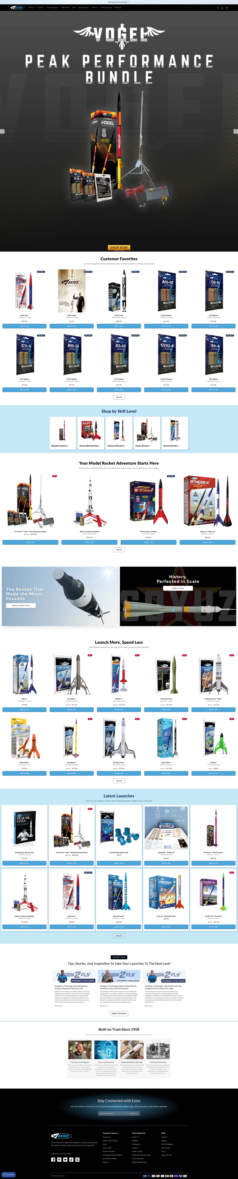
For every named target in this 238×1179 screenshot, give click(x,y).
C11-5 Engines (24, 379)
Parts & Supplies (167, 1144)
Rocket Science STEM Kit (148, 531)
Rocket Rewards (109, 1151)
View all (119, 397)
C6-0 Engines (213, 315)
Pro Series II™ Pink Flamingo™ (213, 852)
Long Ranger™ (71, 762)
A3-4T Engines (119, 379)
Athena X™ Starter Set (207, 531)
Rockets (164, 1137)
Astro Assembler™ (119, 916)
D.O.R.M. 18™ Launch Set (213, 916)
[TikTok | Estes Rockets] (71, 1160)
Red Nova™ (119, 699)
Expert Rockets (142, 446)
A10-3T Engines (72, 379)
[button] (31, 8)
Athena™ (24, 699)
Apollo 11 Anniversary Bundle (89, 531)
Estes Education (138, 1158)
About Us (135, 1137)
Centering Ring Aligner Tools (119, 852)
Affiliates (135, 1141)
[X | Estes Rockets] (77, 1160)
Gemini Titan (119, 315)
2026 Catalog (71, 315)
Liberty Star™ (24, 315)
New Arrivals (165, 1148)
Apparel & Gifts (166, 1155)
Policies (105, 1162)
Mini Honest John (166, 699)
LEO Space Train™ (119, 762)
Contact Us (107, 1137)
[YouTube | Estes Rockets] (65, 1160)
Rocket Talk (119, 957)
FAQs (105, 1144)
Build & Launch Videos (110, 1141)
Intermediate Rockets (89, 446)
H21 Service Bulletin (110, 1158)
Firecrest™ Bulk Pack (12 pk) (166, 916)
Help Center (107, 1148)
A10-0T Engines (166, 315)
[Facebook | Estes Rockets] (53, 1160)
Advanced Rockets (115, 446)
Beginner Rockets (59, 446)
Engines (164, 1141)
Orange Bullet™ (24, 762)
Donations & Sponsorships (141, 1155)
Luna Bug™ (213, 762)
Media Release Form (139, 1162)
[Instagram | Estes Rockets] (59, 1160)
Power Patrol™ (166, 762)
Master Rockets (171, 446)
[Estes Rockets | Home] (61, 1136)
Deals (163, 1151)
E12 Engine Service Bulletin (112, 1155)
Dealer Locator (137, 1151)
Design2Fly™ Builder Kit (166, 852)
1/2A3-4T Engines (166, 379)
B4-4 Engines (213, 379)
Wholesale (135, 1144)
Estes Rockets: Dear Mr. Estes (24, 852)
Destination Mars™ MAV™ (213, 699)
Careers (135, 1148)
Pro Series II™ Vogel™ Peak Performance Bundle (30, 531)
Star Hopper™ (71, 699)
